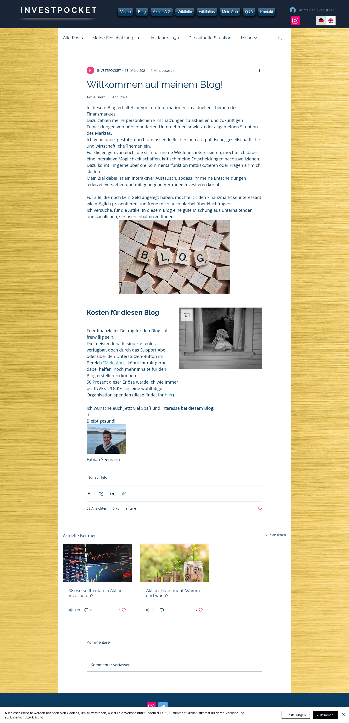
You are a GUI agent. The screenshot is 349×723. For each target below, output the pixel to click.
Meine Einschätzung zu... (116, 37)
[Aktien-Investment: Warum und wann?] (174, 563)
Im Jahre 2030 (165, 37)
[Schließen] (343, 715)
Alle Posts (73, 37)
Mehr (246, 37)
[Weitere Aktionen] (259, 70)
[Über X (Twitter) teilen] (100, 493)
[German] (321, 20)
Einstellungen (296, 715)
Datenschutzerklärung (26, 717)
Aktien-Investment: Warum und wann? (173, 593)
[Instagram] (295, 20)
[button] (280, 38)
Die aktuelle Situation (210, 37)
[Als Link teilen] (124, 493)
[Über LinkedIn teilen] (112, 493)
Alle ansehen (275, 535)
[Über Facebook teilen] (89, 493)
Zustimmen (325, 715)
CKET (84, 10)
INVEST (38, 10)
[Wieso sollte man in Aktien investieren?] (97, 563)
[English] (330, 20)
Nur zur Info (97, 477)
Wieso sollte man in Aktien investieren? (96, 593)
